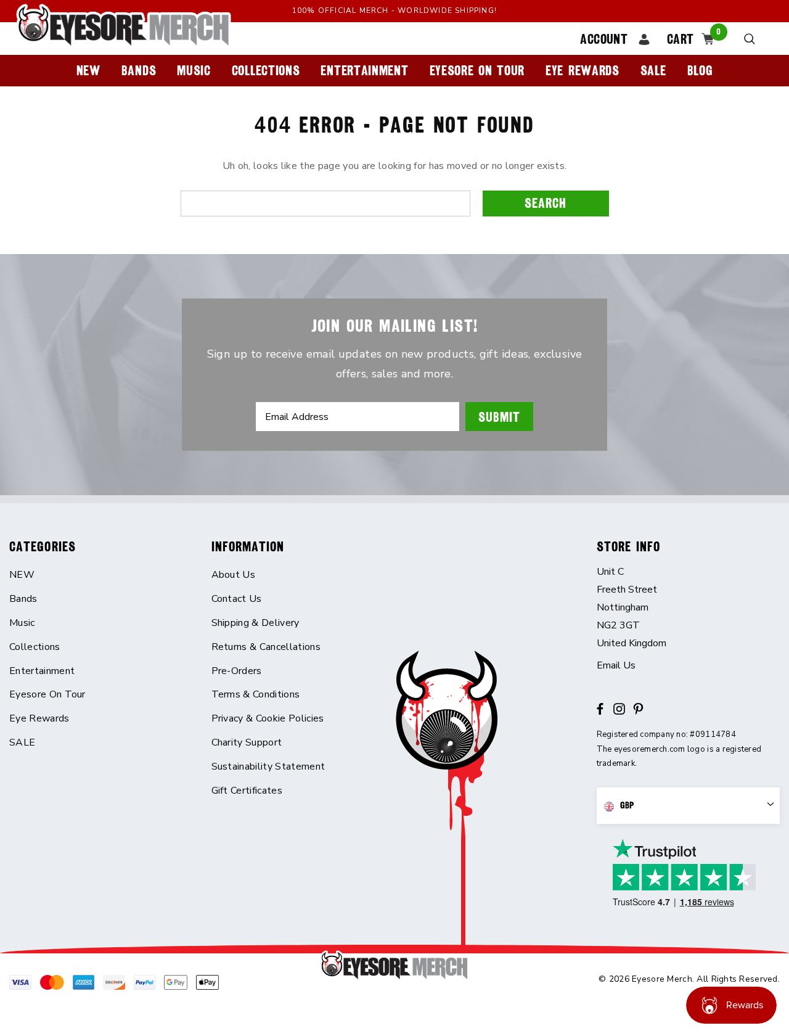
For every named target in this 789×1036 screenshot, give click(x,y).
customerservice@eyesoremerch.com (688, 666)
